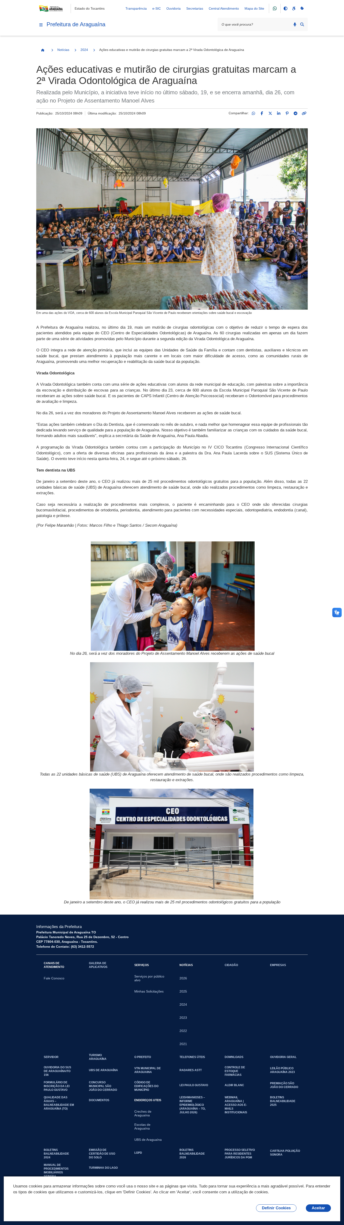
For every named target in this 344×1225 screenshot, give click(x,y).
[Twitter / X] (270, 113)
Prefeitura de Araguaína (76, 24)
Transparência (136, 8)
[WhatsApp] (253, 113)
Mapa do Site (254, 8)
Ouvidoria (173, 8)
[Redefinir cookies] (302, 8)
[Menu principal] (41, 25)
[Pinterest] (287, 113)
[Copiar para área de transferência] (304, 113)
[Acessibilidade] (293, 8)
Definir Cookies (276, 1208)
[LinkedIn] (278, 113)
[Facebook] (262, 113)
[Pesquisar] (302, 24)
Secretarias (194, 8)
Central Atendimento (224, 8)
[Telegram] (295, 113)
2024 (84, 50)
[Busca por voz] (295, 24)
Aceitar (318, 1208)
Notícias (63, 50)
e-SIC (156, 8)
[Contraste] (285, 8)
